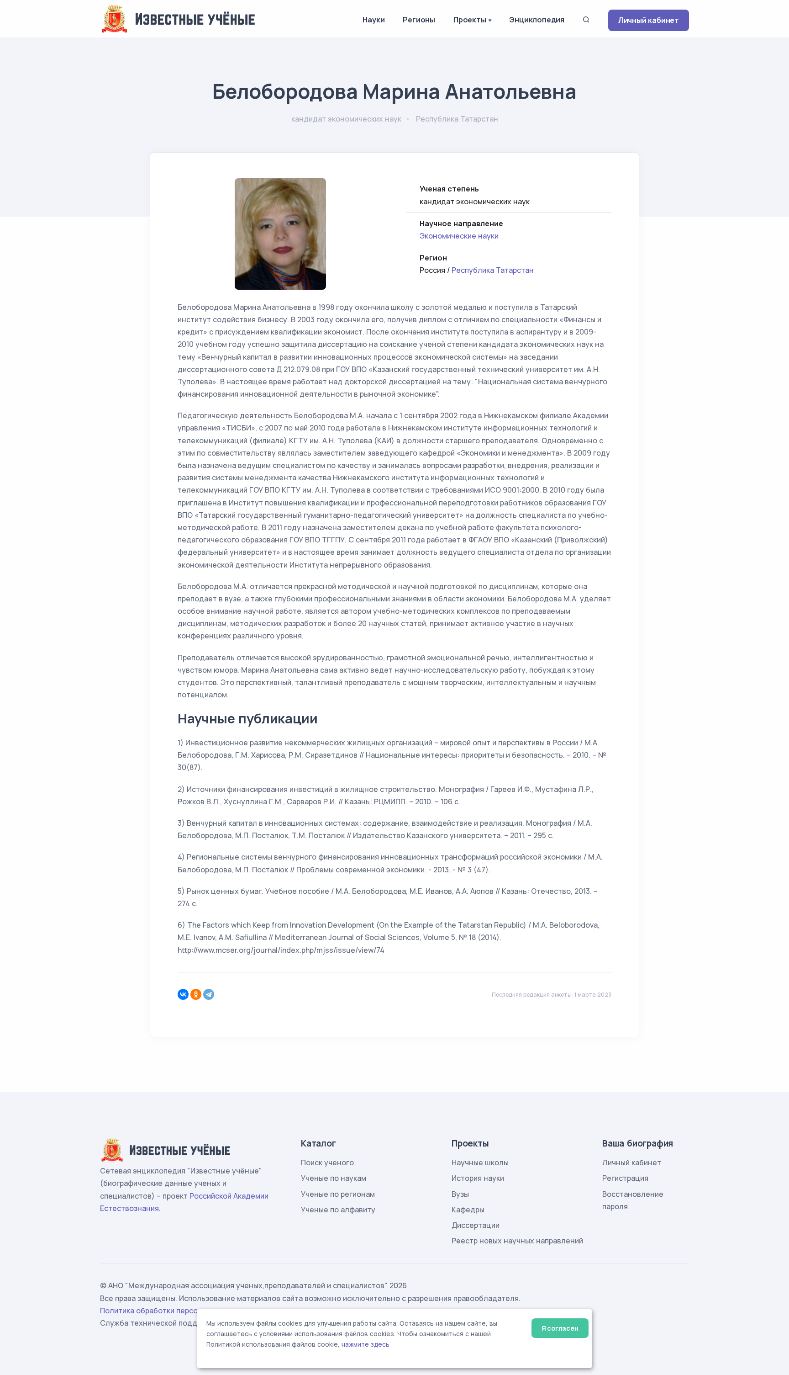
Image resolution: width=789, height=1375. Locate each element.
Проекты (469, 20)
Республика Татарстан (493, 270)
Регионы (419, 20)
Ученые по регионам (338, 1194)
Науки (373, 20)
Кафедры (468, 1210)
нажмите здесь (365, 1344)
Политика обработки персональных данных (179, 1311)
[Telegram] (208, 994)
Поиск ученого (327, 1162)
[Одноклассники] (195, 994)
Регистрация (625, 1178)
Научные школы (480, 1162)
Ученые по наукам (333, 1178)
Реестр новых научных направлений (517, 1241)
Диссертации (476, 1225)
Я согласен (560, 1328)
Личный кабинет (648, 20)
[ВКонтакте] (183, 994)
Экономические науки (459, 236)
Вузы (460, 1194)
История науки (478, 1178)
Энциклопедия (536, 20)
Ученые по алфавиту (338, 1210)
